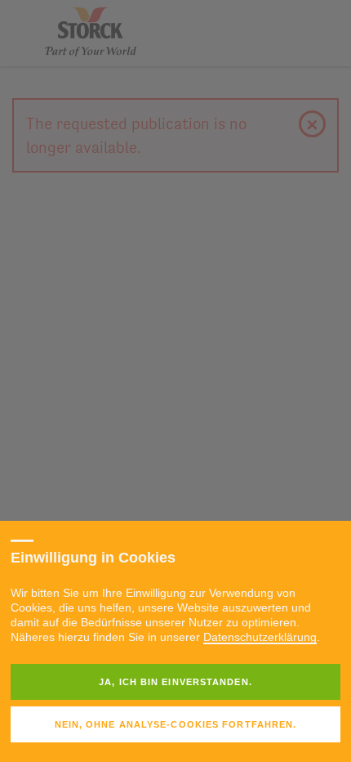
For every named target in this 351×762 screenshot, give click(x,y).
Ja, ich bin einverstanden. (175, 682)
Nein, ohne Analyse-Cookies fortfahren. (176, 724)
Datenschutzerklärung (260, 636)
